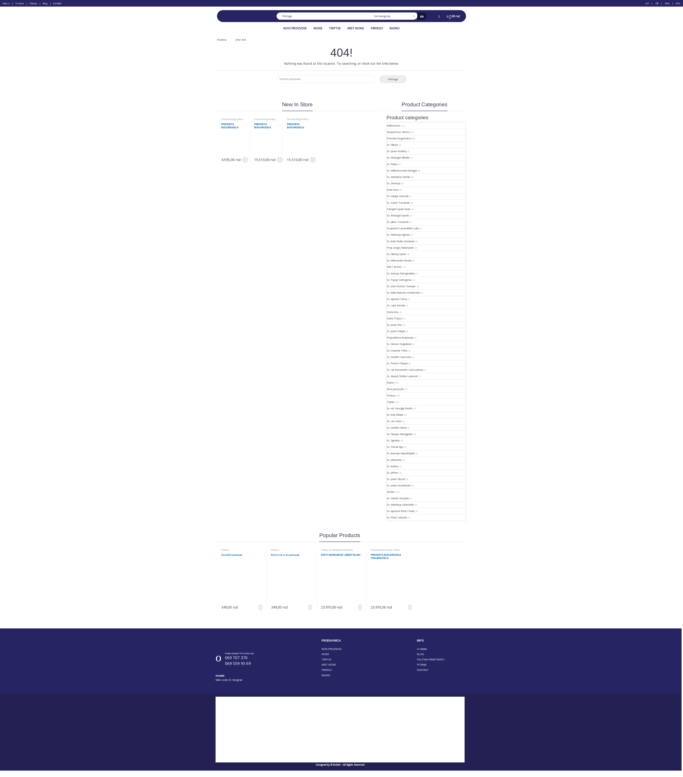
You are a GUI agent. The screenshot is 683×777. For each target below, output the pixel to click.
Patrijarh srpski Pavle (398, 209)
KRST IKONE (355, 28)
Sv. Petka (392, 164)
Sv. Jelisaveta (394, 460)
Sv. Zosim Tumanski (398, 202)
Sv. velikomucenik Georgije (402, 170)
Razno (390, 382)
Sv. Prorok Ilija (395, 447)
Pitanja (33, 3)
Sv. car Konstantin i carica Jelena (405, 369)
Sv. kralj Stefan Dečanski (400, 241)
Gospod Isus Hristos (398, 132)
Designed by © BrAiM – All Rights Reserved (340, 764)
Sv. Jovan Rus (394, 324)
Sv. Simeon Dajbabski (399, 344)
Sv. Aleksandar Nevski (399, 260)
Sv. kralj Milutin (395, 414)
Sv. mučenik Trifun (397, 350)
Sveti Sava (392, 189)
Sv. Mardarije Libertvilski (400, 504)
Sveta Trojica (394, 318)
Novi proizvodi (395, 389)
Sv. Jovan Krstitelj (396, 151)
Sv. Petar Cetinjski (397, 517)
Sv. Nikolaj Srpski (396, 254)
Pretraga (393, 79)
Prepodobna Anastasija (400, 337)
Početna (221, 39)
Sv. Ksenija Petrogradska (401, 273)
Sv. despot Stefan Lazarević (402, 376)
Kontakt (57, 3)
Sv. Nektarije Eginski (398, 234)
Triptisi (390, 402)
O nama (19, 3)
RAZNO (394, 28)
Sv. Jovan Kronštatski (398, 485)
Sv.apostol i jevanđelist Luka (403, 228)
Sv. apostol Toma (397, 299)
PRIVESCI (377, 28)
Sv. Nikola (392, 144)
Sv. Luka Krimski (396, 305)
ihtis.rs (6, 3)
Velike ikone (393, 125)
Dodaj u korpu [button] (259, 607)
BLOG (420, 654)
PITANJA (422, 664)
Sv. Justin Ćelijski (396, 331)
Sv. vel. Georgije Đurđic (400, 408)
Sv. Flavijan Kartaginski (399, 434)
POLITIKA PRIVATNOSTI (430, 659)
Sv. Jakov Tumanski (397, 222)
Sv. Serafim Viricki (396, 427)
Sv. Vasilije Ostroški (397, 196)
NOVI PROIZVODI (295, 28)
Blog (45, 3)
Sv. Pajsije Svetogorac (399, 280)
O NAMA (422, 649)
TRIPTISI (335, 28)
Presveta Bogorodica (231, 119)
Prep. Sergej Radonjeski (400, 247)
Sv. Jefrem (392, 472)
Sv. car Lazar (394, 421)
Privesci (391, 395)
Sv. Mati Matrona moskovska (403, 292)
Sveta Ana (392, 312)
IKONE (317, 28)
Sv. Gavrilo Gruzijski (398, 498)
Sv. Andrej (392, 466)
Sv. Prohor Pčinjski (397, 363)
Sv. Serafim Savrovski (399, 357)
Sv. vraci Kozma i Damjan (401, 286)
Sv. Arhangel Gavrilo (398, 215)
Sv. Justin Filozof (396, 479)
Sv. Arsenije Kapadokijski (401, 453)
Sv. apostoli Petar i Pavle (400, 511)
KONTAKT (423, 670)
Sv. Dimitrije (393, 183)
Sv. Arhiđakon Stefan (398, 177)
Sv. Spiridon (393, 440)
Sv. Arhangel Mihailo (398, 157)
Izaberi (244, 160)
